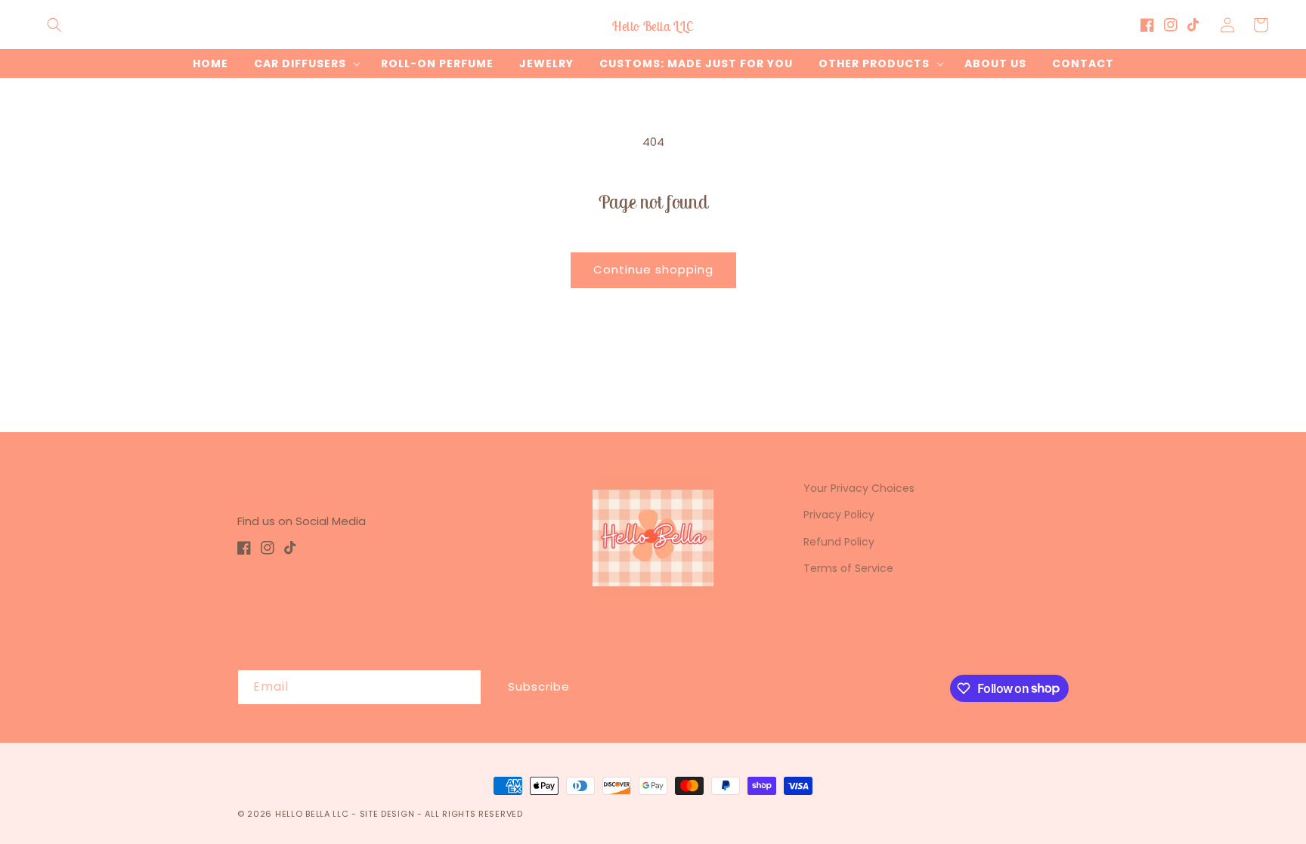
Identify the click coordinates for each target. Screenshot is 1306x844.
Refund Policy (838, 541)
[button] (54, 25)
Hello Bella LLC (312, 814)
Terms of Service (848, 568)
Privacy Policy (838, 514)
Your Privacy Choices (859, 488)
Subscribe (539, 686)
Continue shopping (653, 269)
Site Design (387, 814)
